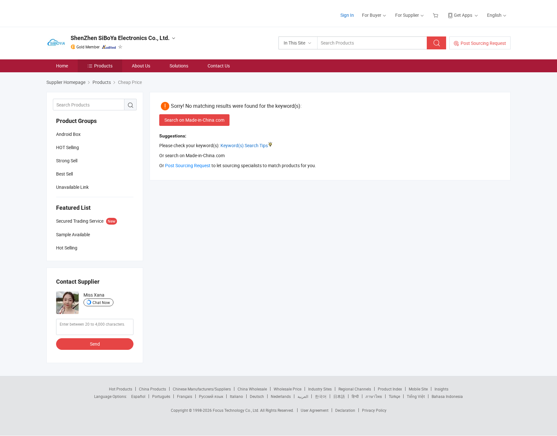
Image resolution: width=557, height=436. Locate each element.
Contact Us (219, 66)
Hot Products (120, 388)
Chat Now (101, 302)
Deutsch (257, 396)
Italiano (236, 396)
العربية (303, 396)
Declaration (345, 410)
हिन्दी (355, 396)
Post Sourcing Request (483, 43)
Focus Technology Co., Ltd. (236, 410)
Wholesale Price (287, 388)
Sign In (347, 15)
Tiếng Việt (416, 396)
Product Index (390, 388)
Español (138, 396)
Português (161, 396)
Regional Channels (354, 388)
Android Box (68, 134)
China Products (152, 388)
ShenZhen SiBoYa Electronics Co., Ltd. (120, 38)
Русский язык (211, 396)
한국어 (321, 396)
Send (95, 344)
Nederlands (281, 396)
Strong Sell (66, 160)
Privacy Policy (374, 410)
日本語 (339, 396)
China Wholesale (252, 388)
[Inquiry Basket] (436, 15)
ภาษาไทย (374, 396)
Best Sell (64, 174)
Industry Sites (320, 388)
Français (184, 396)
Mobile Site (418, 388)
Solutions (179, 66)
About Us (141, 66)
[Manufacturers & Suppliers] (87, 12)
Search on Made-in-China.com (194, 120)
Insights (441, 388)
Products (103, 66)
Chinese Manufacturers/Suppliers (202, 388)
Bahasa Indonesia (447, 396)
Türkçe (394, 396)
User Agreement (314, 410)
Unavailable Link (72, 187)
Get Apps (463, 15)
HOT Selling (67, 147)
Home (62, 66)
